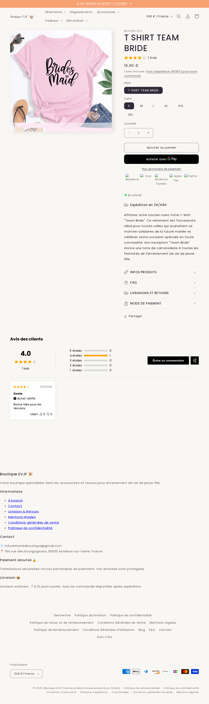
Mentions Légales (163, 623)
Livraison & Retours (23, 511)
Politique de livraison (90, 615)
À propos (15, 500)
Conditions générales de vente (33, 522)
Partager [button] (135, 316)
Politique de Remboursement (56, 630)
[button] (55, 12)
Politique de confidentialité (30, 528)
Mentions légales (22, 517)
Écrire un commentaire (168, 360)
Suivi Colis (104, 637)
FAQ (152, 630)
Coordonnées (120, 692)
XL (166, 106)
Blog (142, 630)
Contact (15, 506)
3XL (130, 115)
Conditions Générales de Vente (122, 623)
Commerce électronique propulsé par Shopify (91, 688)
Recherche (62, 615)
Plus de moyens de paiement (161, 169)
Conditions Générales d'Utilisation (109, 630)
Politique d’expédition (94, 692)
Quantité (130, 123)
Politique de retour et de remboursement (61, 623)
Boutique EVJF (52, 688)
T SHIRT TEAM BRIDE (143, 90)
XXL (181, 106)
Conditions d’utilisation (62, 692)
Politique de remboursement (142, 688)
